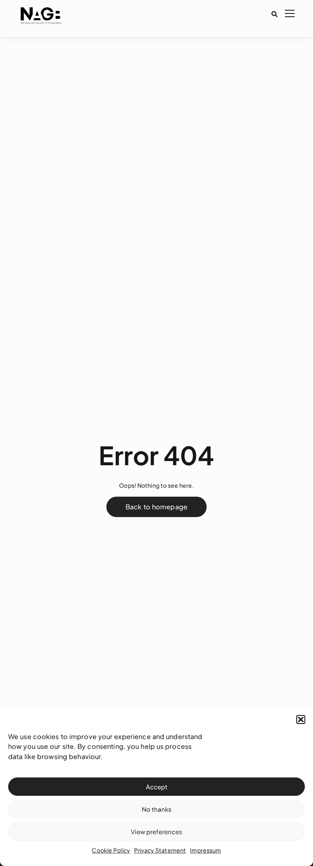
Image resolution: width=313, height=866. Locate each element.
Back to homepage (156, 506)
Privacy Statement (160, 850)
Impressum (205, 850)
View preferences (156, 831)
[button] (301, 719)
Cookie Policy (111, 850)
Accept (157, 787)
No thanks (157, 809)
